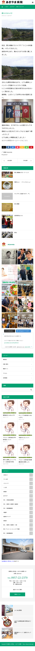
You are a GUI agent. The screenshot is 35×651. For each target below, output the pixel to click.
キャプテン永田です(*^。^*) (21, 193)
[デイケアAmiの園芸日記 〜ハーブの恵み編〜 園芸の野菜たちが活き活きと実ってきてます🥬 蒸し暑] (25, 304)
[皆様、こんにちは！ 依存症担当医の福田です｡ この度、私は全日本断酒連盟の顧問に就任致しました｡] (9, 256)
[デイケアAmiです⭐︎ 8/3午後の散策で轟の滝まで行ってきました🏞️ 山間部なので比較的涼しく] (25, 272)
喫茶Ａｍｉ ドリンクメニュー (22, 182)
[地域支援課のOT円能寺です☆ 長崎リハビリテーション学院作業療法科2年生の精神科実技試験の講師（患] (25, 320)
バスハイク (17, 483)
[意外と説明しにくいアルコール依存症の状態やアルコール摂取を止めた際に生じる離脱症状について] (9, 451)
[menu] (32, 2)
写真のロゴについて (24, 437)
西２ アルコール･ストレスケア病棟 (17, 529)
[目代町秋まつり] (7, 221)
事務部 (17, 491)
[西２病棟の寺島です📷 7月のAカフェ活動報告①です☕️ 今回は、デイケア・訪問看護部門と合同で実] (9, 320)
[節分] (7, 235)
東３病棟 (16, 204)
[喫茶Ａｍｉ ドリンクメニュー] (7, 185)
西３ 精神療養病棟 (17, 533)
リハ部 (17, 487)
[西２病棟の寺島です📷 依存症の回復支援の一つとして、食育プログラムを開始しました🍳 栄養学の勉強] (9, 288)
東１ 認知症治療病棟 (17, 500)
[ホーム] (2, 7)
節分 (15, 232)
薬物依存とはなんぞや (9, 415)
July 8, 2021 (27, 347)
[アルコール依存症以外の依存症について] (9, 429)
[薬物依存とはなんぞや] (9, 406)
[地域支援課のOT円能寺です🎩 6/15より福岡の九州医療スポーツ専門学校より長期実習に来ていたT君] (25, 256)
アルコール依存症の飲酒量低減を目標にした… (25, 461)
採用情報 (5, 378)
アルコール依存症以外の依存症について (9, 438)
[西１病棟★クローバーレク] (7, 175)
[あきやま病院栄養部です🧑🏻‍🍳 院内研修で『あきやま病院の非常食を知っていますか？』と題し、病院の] (25, 288)
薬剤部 (17, 520)
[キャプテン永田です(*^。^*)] (7, 196)
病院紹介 (5, 359)
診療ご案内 (5, 364)
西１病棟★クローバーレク (21, 172)
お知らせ (17, 475)
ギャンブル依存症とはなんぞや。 (25, 416)
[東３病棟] (7, 207)
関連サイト (5, 368)
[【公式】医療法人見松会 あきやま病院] (12, 2)
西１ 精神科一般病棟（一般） (17, 525)
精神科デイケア (17, 516)
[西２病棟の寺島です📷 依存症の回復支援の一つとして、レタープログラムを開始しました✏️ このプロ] (9, 272)
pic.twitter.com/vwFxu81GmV (11, 342)
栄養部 (17, 512)
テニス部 (17, 479)
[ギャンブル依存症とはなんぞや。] (25, 407)
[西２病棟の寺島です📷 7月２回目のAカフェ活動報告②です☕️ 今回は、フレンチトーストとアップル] (9, 304)
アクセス (5, 373)
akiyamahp (9, 152)
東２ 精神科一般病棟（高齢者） (17, 504)
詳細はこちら (17, 594)
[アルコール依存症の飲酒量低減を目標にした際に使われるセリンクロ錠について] (25, 451)
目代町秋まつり (18, 215)
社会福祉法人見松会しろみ (8, 561)
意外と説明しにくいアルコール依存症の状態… (9, 461)
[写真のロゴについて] (25, 429)
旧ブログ (10, 15)
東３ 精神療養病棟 (17, 508)
